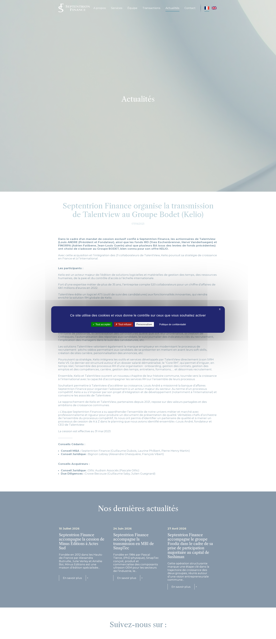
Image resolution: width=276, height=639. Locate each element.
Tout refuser (124, 324)
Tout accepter (103, 324)
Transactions (151, 8)
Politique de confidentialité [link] (172, 324)
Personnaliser (144, 324)
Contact (189, 8)
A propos (99, 8)
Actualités (172, 8)
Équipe (132, 8)
